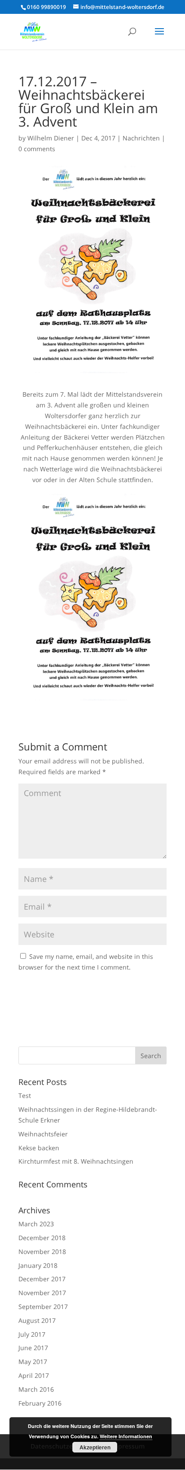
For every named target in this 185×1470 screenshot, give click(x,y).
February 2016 (40, 1403)
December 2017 (42, 1279)
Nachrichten (141, 138)
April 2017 (33, 1375)
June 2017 (33, 1347)
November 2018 (42, 1251)
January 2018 (37, 1265)
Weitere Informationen (126, 1436)
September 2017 (43, 1306)
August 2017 (37, 1320)
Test (24, 1095)
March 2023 (36, 1224)
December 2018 (42, 1237)
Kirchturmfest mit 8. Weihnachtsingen (75, 1161)
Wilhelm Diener (50, 138)
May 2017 (32, 1361)
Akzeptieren (94, 1447)
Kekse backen (38, 1148)
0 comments (36, 148)
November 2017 (42, 1292)
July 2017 (31, 1334)
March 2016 (36, 1389)
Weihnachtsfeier (43, 1134)
